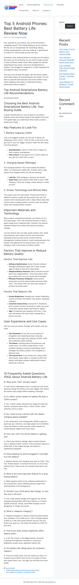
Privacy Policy (24, 10)
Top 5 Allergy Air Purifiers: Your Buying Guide (20, 572)
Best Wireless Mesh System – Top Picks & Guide (66, 76)
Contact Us (46, 10)
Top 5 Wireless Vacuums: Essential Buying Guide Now (66, 60)
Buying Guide (48, 5)
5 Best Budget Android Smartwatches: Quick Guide (22, 570)
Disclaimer (60, 5)
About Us (36, 10)
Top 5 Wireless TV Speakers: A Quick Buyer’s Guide (66, 84)
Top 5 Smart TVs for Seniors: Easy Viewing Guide (67, 51)
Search (62, 22)
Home (21, 5)
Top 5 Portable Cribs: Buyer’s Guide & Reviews (67, 68)
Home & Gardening (33, 5)
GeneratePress (50, 582)
